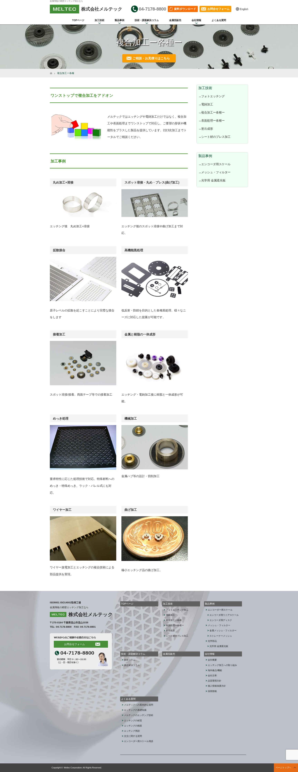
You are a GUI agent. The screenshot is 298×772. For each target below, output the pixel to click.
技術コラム (129, 660)
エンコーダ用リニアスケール (224, 615)
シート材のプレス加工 (177, 636)
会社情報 (196, 20)
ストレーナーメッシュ (221, 636)
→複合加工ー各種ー (211, 112)
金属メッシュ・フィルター (223, 630)
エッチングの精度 (133, 725)
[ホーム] (51, 70)
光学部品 (212, 641)
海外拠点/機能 (215, 670)
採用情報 (212, 691)
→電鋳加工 (205, 104)
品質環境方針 (214, 680)
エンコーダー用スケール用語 (138, 741)
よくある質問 (219, 20)
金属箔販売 (175, 20)
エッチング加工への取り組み (222, 665)
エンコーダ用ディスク (221, 620)
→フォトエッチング (211, 96)
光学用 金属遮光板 (219, 646)
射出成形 (170, 630)
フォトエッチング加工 (177, 610)
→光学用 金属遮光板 (212, 180)
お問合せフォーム (218, 8)
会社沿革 (212, 675)
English (244, 9)
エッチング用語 (132, 731)
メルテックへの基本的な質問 (138, 705)
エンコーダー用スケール (220, 610)
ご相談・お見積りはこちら (151, 58)
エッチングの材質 (133, 720)
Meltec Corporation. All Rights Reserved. (83, 767)
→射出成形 (205, 128)
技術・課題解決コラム (147, 20)
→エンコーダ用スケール (214, 164)
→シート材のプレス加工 (214, 136)
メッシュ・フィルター (219, 625)
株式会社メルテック (90, 614)
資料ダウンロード (185, 8)
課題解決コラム (132, 665)
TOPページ (78, 20)
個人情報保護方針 (217, 686)
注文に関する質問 (133, 736)
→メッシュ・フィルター (214, 172)
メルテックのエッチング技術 (138, 715)
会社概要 (212, 660)
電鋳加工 (170, 615)
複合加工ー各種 (174, 620)
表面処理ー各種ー (175, 625)
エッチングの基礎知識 (135, 710)
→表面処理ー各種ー (211, 120)
